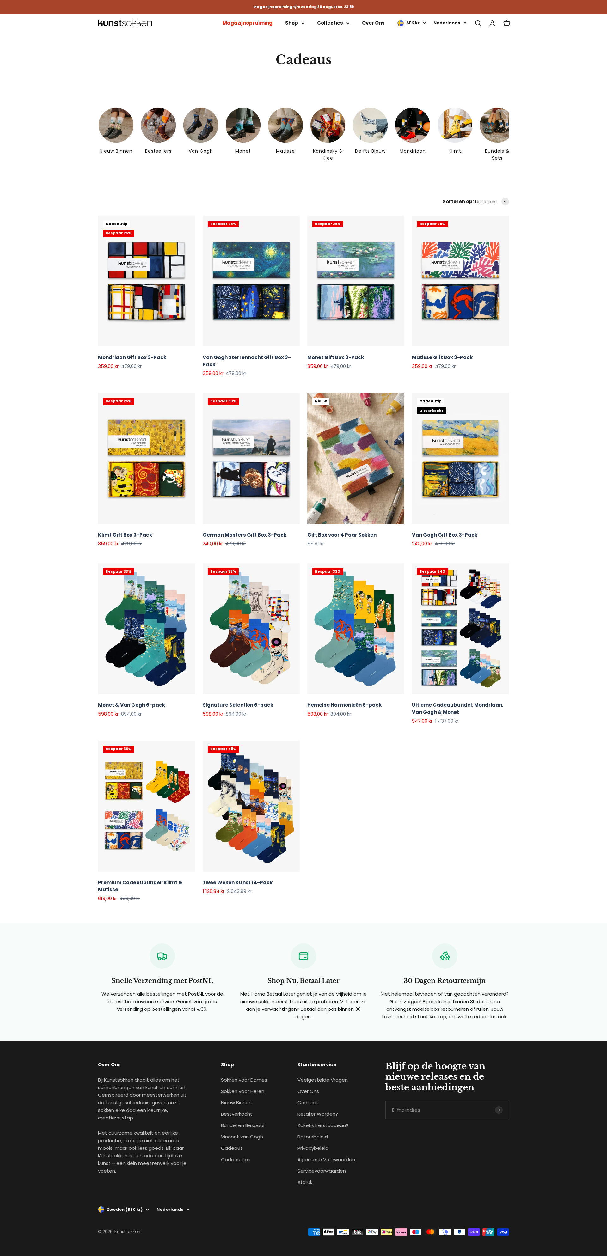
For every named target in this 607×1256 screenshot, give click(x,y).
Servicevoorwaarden (321, 1171)
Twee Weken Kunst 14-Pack (238, 882)
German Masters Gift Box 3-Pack (244, 535)
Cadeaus (232, 1148)
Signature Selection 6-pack (238, 705)
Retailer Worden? (317, 1114)
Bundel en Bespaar (243, 1125)
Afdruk (304, 1182)
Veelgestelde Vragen (322, 1079)
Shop (291, 23)
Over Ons (373, 23)
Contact (307, 1102)
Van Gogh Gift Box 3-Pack (444, 535)
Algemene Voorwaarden (326, 1159)
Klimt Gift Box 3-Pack (125, 535)
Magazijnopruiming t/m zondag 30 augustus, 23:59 (303, 6)
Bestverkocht (236, 1114)
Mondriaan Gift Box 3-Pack (132, 357)
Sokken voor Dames (244, 1079)
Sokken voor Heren (242, 1091)
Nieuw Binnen (236, 1102)
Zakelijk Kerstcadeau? (322, 1125)
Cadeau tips (235, 1159)
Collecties (330, 23)
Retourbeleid (312, 1136)
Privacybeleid (312, 1148)
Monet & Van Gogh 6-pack (131, 705)
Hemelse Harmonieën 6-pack (344, 705)
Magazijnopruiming (248, 23)
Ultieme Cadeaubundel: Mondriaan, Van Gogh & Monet (457, 709)
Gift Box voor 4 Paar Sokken (342, 535)
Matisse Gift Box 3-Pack (442, 357)
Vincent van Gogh (242, 1136)
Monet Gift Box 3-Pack (335, 357)
